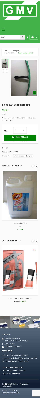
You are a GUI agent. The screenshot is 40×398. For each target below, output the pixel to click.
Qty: (5, 131)
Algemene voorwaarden (10, 393)
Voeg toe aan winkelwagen (21, 138)
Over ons (14, 390)
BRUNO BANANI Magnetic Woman (20, 298)
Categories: (6, 156)
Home (6, 51)
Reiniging (15, 51)
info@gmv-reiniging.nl (13, 346)
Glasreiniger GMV (20, 223)
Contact (4, 390)
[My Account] (27, 37)
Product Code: (7, 152)
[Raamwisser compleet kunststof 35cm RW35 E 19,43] (5, 63)
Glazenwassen (9, 53)
